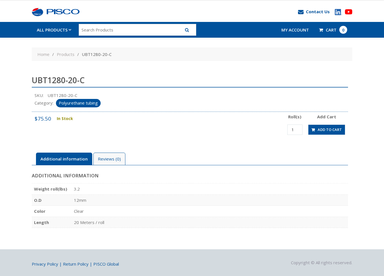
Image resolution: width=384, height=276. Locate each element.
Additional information (64, 159)
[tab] (64, 159)
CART (335, 30)
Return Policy (76, 264)
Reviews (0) (109, 159)
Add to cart (330, 129)
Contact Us (318, 11)
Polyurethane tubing (78, 103)
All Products (52, 30)
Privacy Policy (45, 264)
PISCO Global (106, 264)
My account (295, 30)
